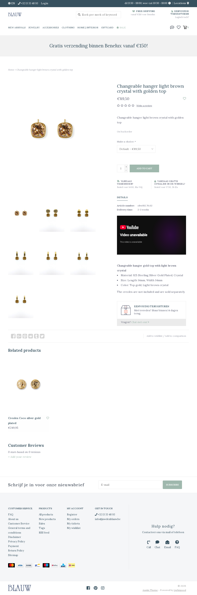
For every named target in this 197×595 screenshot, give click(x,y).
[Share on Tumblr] (36, 336)
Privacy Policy (16, 541)
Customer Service (18, 523)
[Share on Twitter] (42, 336)
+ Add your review (19, 457)
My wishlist (74, 528)
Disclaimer (14, 537)
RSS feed (44, 532)
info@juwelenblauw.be (107, 519)
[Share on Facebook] (13, 336)
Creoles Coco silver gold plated (24, 420)
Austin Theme (150, 590)
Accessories (51, 27)
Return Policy (16, 550)
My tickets (73, 523)
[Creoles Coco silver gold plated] (28, 386)
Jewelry (34, 27)
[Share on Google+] (19, 336)
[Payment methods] (12, 566)
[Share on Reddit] (30, 336)
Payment (13, 546)
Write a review (144, 105)
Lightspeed (180, 590)
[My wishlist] (179, 27)
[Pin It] (25, 336)
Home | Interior (87, 27)
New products (47, 519)
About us (13, 519)
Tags (42, 528)
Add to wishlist (154, 335)
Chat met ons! (139, 322)
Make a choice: (126, 141)
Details (122, 197)
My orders (73, 519)
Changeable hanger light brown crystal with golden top (45, 69)
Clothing (68, 27)
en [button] (13, 3)
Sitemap (13, 555)
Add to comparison (175, 335)
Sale (122, 27)
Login (44, 3)
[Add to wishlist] (184, 98)
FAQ (10, 514)
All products (46, 514)
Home (11, 69)
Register (72, 514)
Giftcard (107, 27)
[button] (172, 27)
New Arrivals (17, 27)
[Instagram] (102, 588)
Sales (42, 523)
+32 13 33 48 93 (106, 514)
